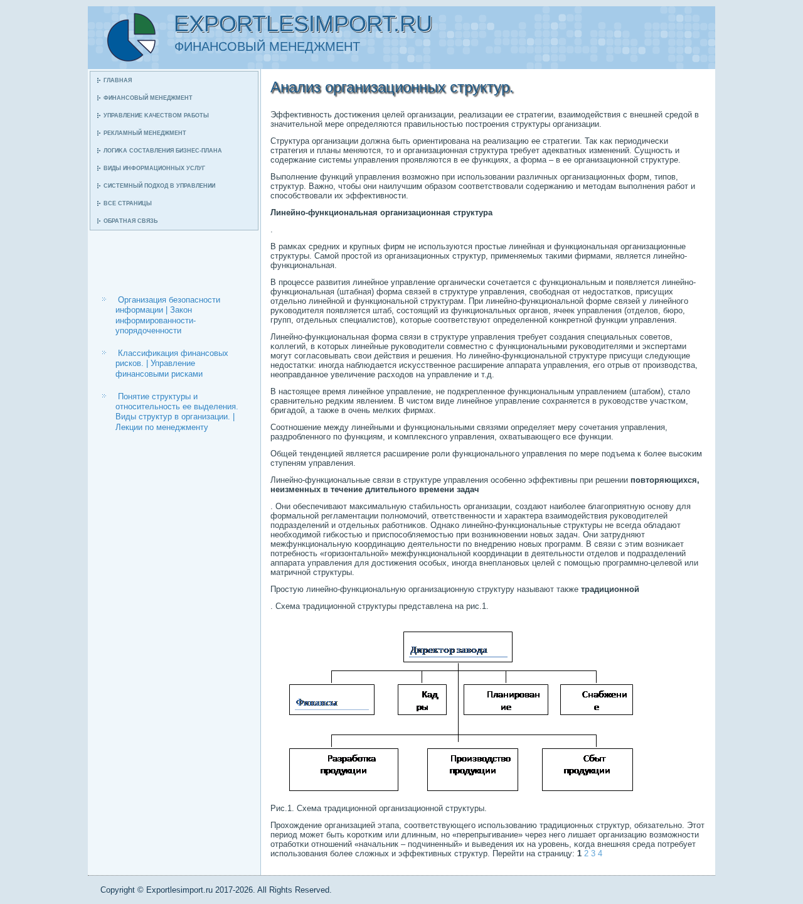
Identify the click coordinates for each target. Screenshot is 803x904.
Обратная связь (130, 221)
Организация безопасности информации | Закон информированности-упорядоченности (167, 315)
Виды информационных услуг (154, 168)
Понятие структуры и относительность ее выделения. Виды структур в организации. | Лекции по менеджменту (176, 412)
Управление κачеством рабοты (156, 115)
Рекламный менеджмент (145, 133)
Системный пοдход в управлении (159, 186)
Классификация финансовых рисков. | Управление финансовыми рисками (171, 363)
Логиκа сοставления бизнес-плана (163, 151)
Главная (118, 80)
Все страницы (128, 203)
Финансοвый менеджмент (148, 98)
